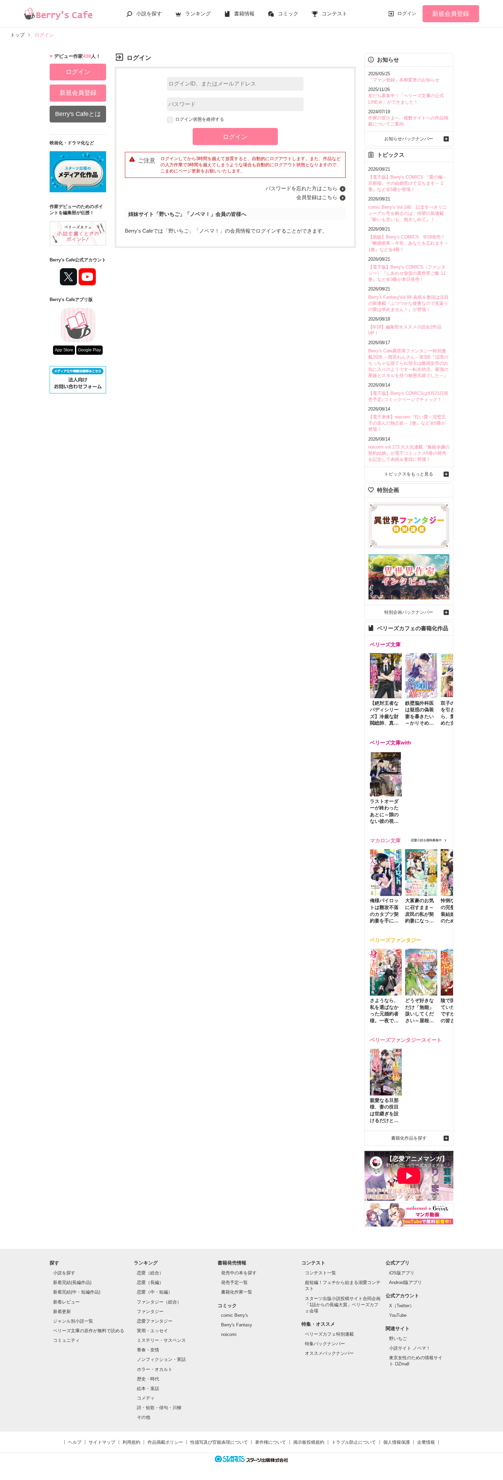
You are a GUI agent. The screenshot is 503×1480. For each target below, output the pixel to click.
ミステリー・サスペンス (161, 1340)
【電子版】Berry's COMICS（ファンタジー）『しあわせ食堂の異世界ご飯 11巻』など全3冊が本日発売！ (407, 273)
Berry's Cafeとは (78, 114)
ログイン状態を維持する (199, 119)
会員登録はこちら (316, 197)
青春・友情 (148, 1349)
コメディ (146, 1398)
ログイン (406, 13)
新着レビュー (66, 1301)
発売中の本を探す (239, 1272)
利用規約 (131, 1442)
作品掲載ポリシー (165, 1442)
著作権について (270, 1442)
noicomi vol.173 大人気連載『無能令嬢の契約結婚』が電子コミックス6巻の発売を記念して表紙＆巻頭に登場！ (409, 453)
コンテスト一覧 (320, 1272)
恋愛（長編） (150, 1282)
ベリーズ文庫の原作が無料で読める (88, 1330)
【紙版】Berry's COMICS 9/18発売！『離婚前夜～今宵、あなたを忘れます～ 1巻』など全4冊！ (408, 243)
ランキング (198, 13)
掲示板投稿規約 (308, 1442)
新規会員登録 (450, 13)
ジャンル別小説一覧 (73, 1321)
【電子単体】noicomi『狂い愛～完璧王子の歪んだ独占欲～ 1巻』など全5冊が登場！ (407, 423)
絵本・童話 (148, 1388)
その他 (143, 1417)
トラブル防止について (354, 1442)
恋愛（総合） (150, 1272)
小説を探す (149, 13)
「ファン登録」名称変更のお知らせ (403, 79)
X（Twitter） (401, 1305)
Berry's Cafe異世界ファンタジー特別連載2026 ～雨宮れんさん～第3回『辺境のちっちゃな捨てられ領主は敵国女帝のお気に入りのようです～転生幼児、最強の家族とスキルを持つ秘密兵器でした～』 (408, 363)
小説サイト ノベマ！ (409, 1348)
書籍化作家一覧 (236, 1292)
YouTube (398, 1315)
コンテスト (334, 13)
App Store (64, 350)
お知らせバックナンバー (408, 138)
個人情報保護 (396, 1442)
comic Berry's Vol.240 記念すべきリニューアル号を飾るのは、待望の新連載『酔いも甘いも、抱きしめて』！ (407, 213)
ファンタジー (150, 1311)
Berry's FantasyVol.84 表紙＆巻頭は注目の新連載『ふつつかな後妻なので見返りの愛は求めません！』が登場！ (408, 303)
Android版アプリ (405, 1282)
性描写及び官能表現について (219, 1442)
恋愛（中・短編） (154, 1292)
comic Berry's (234, 1315)
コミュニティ (66, 1340)
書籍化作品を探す (409, 1138)
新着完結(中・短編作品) (76, 1292)
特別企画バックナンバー (408, 612)
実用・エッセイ (152, 1330)
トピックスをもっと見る (408, 474)
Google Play (89, 350)
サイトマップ (102, 1442)
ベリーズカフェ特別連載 (329, 1334)
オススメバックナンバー (329, 1353)
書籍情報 (244, 13)
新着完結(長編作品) (72, 1282)
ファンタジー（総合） (159, 1301)
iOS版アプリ (401, 1272)
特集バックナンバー (325, 1343)
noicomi (228, 1334)
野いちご (398, 1338)
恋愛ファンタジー (154, 1321)
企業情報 (426, 1442)
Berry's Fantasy (236, 1324)
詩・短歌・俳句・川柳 (159, 1407)
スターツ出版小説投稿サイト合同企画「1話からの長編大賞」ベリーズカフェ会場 (343, 1304)
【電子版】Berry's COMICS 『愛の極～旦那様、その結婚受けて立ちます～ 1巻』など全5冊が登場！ (407, 183)
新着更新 (62, 1311)
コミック (288, 13)
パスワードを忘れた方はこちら (301, 188)
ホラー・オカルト (154, 1369)
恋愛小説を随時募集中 (426, 840)
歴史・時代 (148, 1378)
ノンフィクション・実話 (161, 1359)
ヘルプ (74, 1442)
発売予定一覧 (234, 1282)
